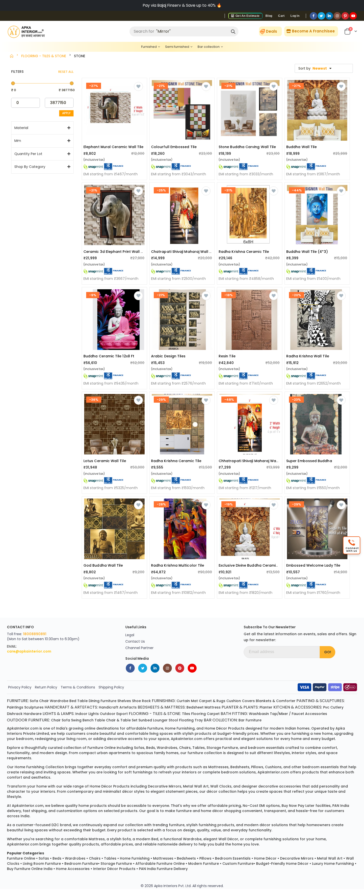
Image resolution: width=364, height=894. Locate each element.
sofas (139, 747)
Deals (271, 31)
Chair (44, 700)
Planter (266, 707)
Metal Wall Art (329, 858)
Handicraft (108, 707)
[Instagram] (337, 16)
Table (82, 700)
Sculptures (34, 707)
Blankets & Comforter (275, 700)
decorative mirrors (164, 786)
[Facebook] (313, 16)
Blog (268, 16)
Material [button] (21, 128)
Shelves (124, 700)
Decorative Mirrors (296, 858)
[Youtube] (353, 16)
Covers (248, 700)
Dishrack (15, 713)
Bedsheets (186, 858)
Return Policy (46, 687)
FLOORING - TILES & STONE (43, 55)
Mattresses (163, 858)
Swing (76, 720)
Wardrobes (75, 858)
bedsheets (239, 766)
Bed (72, 700)
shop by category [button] (29, 166)
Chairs (95, 858)
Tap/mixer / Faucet (287, 713)
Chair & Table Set (121, 720)
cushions (273, 766)
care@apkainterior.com (29, 651)
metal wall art (195, 786)
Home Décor (265, 858)
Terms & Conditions (78, 687)
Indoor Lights (87, 713)
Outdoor (107, 713)
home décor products (224, 728)
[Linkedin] (329, 16)
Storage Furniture (116, 863)
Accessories (316, 713)
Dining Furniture (102, 700)
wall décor (228, 839)
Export (122, 713)
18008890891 (34, 633)
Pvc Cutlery (333, 707)
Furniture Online (21, 858)
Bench (88, 720)
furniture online (101, 747)
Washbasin (259, 713)
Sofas (44, 858)
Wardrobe (59, 700)
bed (154, 839)
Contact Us (135, 641)
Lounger (160, 720)
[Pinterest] (345, 16)
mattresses (218, 766)
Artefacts (128, 707)
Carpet (213, 713)
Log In (294, 16)
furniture (155, 728)
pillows (257, 766)
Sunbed (145, 720)
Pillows (205, 858)
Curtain (183, 700)
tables (198, 747)
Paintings (15, 707)
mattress (97, 839)
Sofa (34, 700)
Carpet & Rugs (212, 700)
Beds (56, 858)
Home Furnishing (135, 858)
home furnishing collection (39, 766)
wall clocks (221, 786)
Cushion (233, 700)
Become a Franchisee (313, 31)
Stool (173, 720)
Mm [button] (17, 140)
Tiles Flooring (194, 713)
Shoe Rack (141, 700)
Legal (129, 634)
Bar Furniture (249, 720)
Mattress (213, 707)
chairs (185, 747)
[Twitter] (321, 16)
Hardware (33, 713)
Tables (110, 858)
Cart (281, 16)
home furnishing (180, 728)
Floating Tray (191, 720)
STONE (79, 55)
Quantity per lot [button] (28, 154)
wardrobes (167, 747)
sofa (126, 839)
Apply (66, 113)
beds (150, 747)
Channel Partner (139, 647)
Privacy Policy (19, 687)
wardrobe (192, 839)
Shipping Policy (111, 687)
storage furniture (222, 747)
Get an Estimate (247, 16)
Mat (194, 700)
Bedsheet (195, 707)
